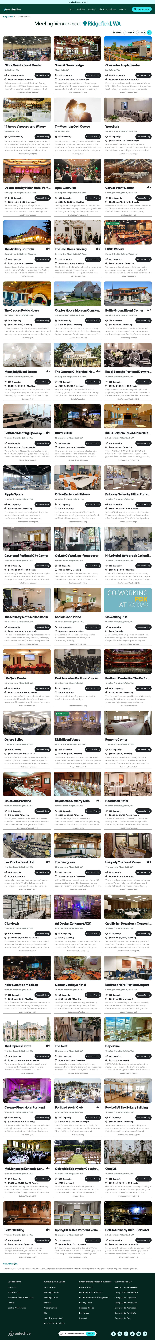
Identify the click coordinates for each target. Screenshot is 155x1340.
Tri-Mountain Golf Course (72, 126)
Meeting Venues (50, 1297)
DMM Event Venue (67, 739)
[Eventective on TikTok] (132, 1333)
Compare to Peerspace (125, 1308)
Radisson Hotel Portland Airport (127, 985)
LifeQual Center (15, 678)
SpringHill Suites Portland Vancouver (80, 1230)
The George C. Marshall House (76, 372)
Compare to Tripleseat (125, 1297)
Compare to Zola (123, 1318)
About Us (12, 1287)
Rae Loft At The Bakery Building (126, 1107)
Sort (130, 32)
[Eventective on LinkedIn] (145, 1333)
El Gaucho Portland (17, 801)
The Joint (61, 1046)
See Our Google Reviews (126, 1287)
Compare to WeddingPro (126, 1292)
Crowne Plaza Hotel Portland (24, 1107)
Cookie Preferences (17, 1308)
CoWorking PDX (116, 617)
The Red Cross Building (71, 249)
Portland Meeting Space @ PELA (27, 433)
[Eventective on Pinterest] (126, 1333)
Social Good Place (68, 617)
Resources (84, 1313)
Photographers (50, 1308)
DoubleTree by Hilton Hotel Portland (29, 188)
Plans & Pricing (86, 1287)
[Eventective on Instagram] (119, 1333)
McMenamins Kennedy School (25, 1169)
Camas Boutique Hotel (70, 985)
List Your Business (107, 9)
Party (71, 9)
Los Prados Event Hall (19, 862)
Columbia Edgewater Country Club (79, 1169)
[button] (149, 32)
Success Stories (86, 1308)
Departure (112, 1046)
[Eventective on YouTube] (138, 1333)
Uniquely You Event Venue (123, 862)
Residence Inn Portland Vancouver (79, 678)
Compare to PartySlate (125, 1313)
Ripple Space (13, 494)
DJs (45, 1313)
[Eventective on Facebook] (113, 1333)
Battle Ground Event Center (124, 310)
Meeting (92, 9)
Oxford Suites (13, 739)
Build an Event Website (54, 1323)
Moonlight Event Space (20, 372)
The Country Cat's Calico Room (26, 617)
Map (142, 32)
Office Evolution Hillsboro (72, 494)
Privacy (11, 1303)
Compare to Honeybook (126, 1303)
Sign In (122, 9)
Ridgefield (8, 17)
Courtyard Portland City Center (26, 555)
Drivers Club (63, 433)
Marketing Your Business (90, 1292)
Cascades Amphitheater (122, 65)
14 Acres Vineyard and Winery (25, 126)
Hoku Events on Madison (21, 985)
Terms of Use (14, 1292)
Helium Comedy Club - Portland (127, 1230)
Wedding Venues (51, 1292)
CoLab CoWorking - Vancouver (76, 555)
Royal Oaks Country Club (72, 801)
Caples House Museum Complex (77, 310)
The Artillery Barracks (19, 249)
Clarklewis (11, 923)
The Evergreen (65, 862)
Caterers (47, 1303)
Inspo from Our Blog (52, 1318)
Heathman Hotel (116, 801)
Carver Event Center (119, 188)
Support (83, 1318)
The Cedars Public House (21, 310)
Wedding (81, 9)
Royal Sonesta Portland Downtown (129, 372)
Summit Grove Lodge (69, 65)
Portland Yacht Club (69, 1107)
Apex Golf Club (65, 188)
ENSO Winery (114, 249)
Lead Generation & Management (94, 1297)
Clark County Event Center (23, 65)
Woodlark (112, 126)
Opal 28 (111, 1169)
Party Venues (49, 1287)
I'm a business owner (77, 2)
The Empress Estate (17, 1046)
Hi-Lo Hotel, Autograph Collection (128, 555)
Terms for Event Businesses (21, 1297)
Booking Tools (85, 1303)
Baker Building (14, 1230)
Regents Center (116, 739)
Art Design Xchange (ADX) (73, 923)
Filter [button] (118, 32)
